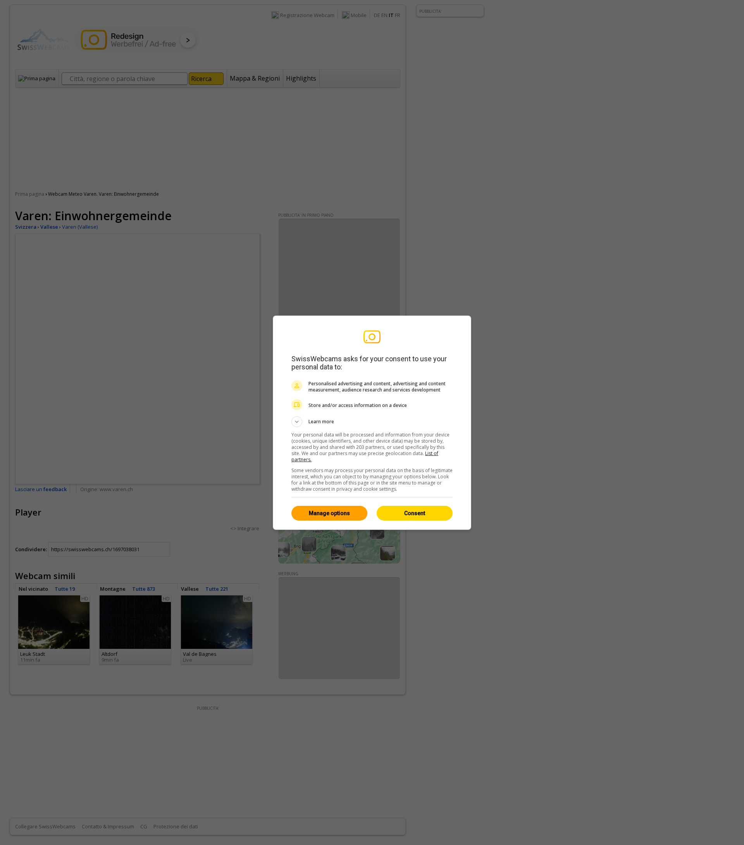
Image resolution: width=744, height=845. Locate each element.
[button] (372, 421)
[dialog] (372, 423)
